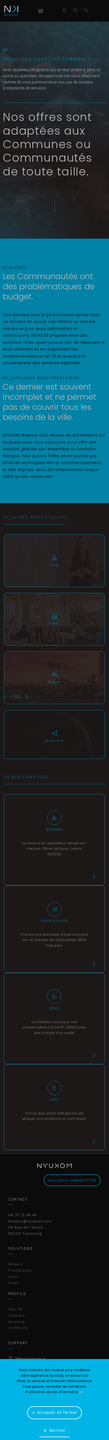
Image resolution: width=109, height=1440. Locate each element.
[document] (54, 720)
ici (81, 1392)
